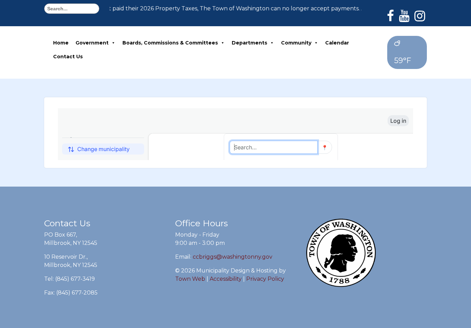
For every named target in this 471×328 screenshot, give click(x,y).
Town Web (190, 279)
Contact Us (68, 56)
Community (296, 43)
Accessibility (226, 279)
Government (92, 43)
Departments (249, 43)
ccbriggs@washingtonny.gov (232, 257)
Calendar (337, 43)
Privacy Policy (265, 279)
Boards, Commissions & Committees (170, 43)
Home (61, 43)
